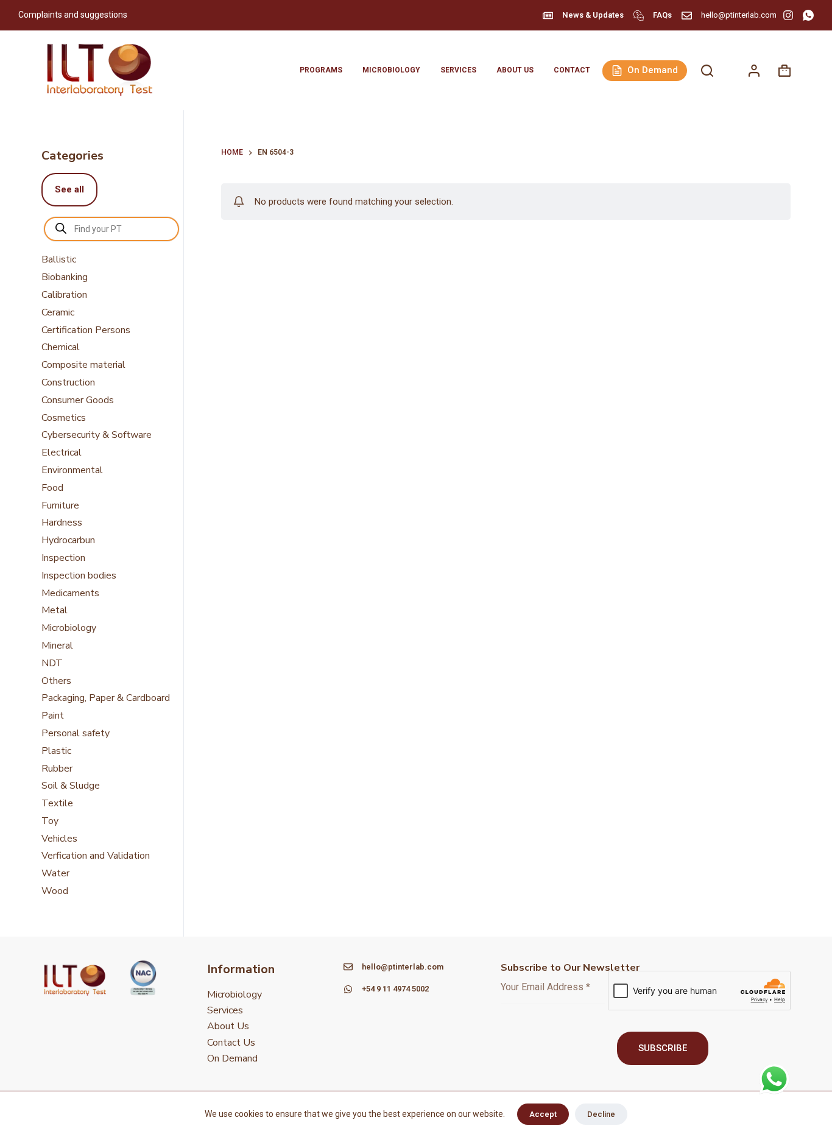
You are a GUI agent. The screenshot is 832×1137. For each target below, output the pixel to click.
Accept (543, 1114)
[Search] (707, 71)
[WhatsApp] (808, 15)
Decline (601, 1114)
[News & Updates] (548, 15)
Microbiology (391, 70)
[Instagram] (788, 15)
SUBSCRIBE (662, 1048)
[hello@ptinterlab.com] (687, 15)
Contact (572, 70)
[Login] (754, 71)
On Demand (652, 70)
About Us (515, 70)
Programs (321, 70)
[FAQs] (638, 15)
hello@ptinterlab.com (739, 14)
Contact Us (231, 1042)
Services (458, 70)
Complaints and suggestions (73, 14)
